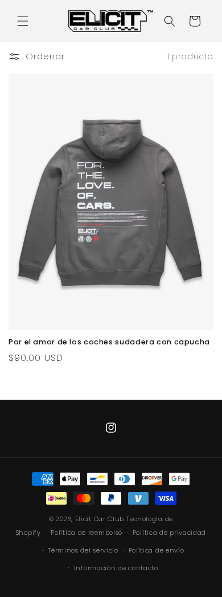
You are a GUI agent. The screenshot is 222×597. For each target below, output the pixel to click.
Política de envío (156, 550)
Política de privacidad (169, 532)
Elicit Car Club (100, 518)
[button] (22, 21)
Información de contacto (116, 567)
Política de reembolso (86, 532)
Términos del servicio (83, 550)
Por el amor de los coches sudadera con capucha (109, 342)
